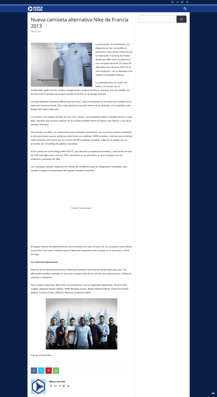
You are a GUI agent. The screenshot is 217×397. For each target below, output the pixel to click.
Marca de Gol (57, 381)
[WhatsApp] (56, 370)
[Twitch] (182, 2)
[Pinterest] (48, 370)
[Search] (181, 19)
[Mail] (56, 386)
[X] (187, 2)
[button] (184, 8)
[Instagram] (172, 2)
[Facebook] (34, 370)
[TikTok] (177, 2)
